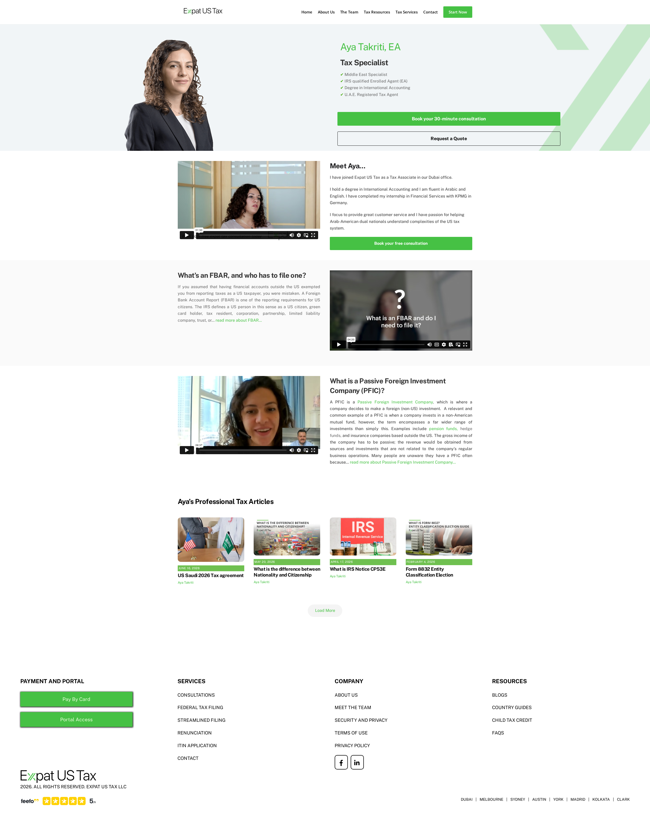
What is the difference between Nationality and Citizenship (287, 571)
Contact (430, 11)
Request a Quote (449, 138)
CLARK (623, 799)
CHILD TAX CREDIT (512, 720)
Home (306, 11)
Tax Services (407, 11)
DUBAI (467, 799)
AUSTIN (539, 799)
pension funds (443, 428)
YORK (558, 799)
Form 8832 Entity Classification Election (429, 571)
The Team (349, 11)
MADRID (578, 799)
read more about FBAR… (239, 320)
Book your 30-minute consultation (449, 118)
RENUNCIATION (194, 732)
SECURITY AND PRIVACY (361, 720)
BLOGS (499, 695)
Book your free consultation (401, 243)
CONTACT (188, 758)
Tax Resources (377, 11)
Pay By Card (76, 699)
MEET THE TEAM (353, 707)
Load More (325, 610)
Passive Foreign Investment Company (395, 402)
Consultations (196, 695)
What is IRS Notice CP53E (358, 569)
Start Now (458, 11)
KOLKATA (601, 799)
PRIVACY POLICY (352, 745)
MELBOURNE (491, 799)
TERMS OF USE (351, 732)
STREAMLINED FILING (201, 720)
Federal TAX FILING (200, 707)
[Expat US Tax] (203, 17)
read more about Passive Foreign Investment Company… (403, 462)
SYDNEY (517, 799)
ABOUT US (346, 695)
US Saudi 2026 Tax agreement (211, 575)
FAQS (498, 732)
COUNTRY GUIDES (512, 707)
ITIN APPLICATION (197, 745)
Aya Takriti (185, 582)
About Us (326, 11)
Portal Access (76, 719)
